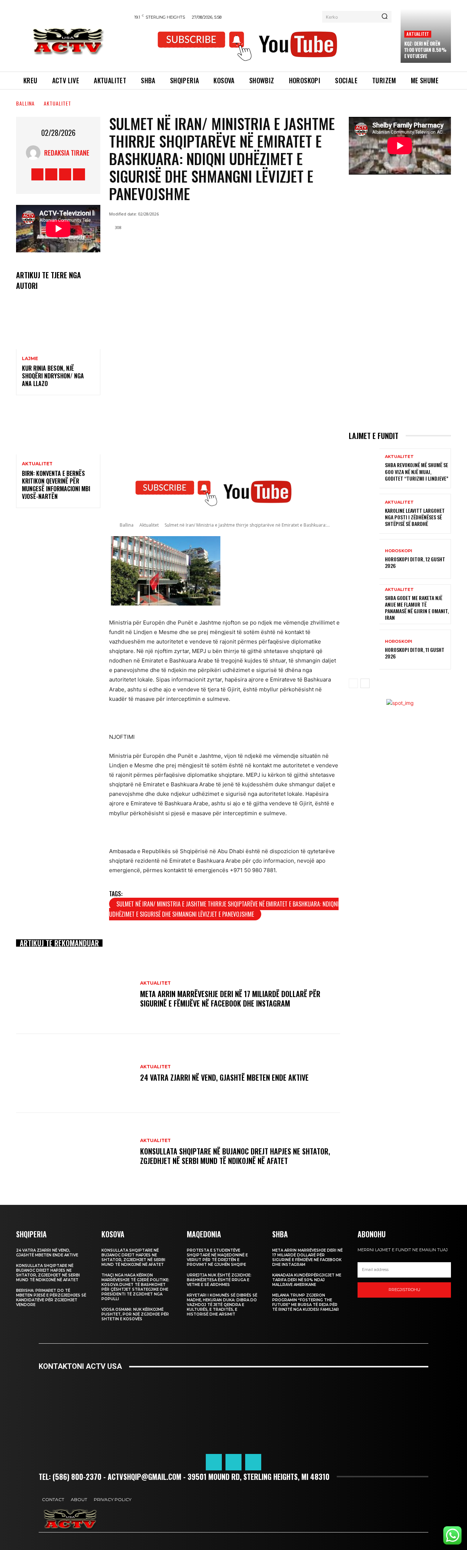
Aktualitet (417, 34)
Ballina (25, 103)
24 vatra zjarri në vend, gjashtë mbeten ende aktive (224, 1077)
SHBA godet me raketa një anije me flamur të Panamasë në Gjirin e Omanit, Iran (417, 608)
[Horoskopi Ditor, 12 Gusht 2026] (364, 559)
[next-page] (365, 683)
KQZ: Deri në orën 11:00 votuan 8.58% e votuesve (425, 50)
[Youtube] (79, 174)
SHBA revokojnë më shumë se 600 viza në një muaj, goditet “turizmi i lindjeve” (416, 471)
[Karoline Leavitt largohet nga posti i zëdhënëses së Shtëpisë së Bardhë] (364, 514)
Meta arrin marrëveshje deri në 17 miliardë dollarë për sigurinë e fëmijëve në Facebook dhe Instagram (230, 998)
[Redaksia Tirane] (35, 152)
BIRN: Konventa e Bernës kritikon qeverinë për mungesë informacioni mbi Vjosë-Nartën (56, 484)
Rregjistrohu (404, 1289)
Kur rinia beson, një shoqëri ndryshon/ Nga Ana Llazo (53, 376)
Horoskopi (398, 551)
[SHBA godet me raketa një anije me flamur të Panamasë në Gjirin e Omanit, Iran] (364, 604)
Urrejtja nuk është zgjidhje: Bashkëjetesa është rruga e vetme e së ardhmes (219, 1280)
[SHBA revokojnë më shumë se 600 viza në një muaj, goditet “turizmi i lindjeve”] (364, 468)
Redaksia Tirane (66, 152)
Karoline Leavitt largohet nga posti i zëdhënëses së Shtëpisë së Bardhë (415, 517)
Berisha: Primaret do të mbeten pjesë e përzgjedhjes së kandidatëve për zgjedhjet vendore (51, 1297)
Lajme (30, 358)
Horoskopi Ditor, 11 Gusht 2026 (414, 653)
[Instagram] (51, 174)
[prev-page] (353, 683)
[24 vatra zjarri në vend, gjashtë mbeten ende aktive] (74, 1073)
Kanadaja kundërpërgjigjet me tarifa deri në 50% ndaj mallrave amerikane (306, 1280)
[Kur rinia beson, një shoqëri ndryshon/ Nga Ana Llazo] (58, 323)
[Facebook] (37, 174)
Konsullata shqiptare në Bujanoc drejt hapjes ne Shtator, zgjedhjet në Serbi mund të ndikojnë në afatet (235, 1156)
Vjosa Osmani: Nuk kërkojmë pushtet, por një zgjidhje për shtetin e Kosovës (135, 1314)
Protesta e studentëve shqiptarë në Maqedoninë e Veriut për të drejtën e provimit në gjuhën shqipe (217, 1257)
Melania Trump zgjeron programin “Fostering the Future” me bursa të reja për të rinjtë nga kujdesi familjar (305, 1302)
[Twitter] (65, 174)
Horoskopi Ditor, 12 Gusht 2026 (415, 562)
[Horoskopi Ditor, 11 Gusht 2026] (364, 649)
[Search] (384, 17)
